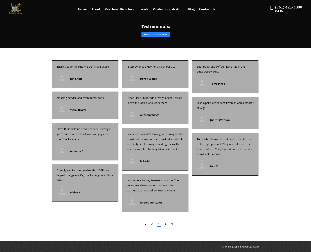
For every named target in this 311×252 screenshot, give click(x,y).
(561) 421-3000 (288, 7)
